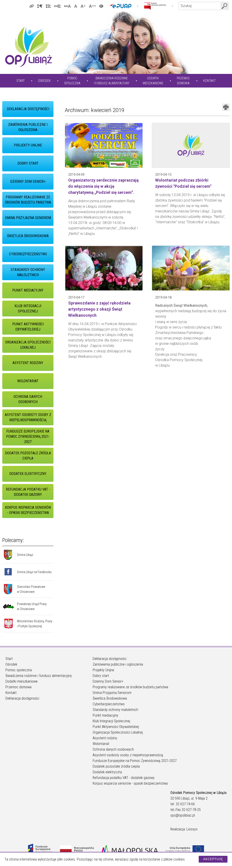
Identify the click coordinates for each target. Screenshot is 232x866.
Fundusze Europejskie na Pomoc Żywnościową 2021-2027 (28, 436)
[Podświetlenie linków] (31, 6)
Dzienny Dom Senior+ (28, 181)
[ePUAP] (120, 6)
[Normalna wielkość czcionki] (75, 6)
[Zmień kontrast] (101, 6)
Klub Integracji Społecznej (27, 308)
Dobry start (28, 163)
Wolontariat (28, 381)
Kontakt (209, 81)
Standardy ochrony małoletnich (28, 272)
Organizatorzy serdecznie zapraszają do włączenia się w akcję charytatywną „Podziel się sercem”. (103, 186)
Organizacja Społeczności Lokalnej (28, 345)
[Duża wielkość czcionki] (83, 6)
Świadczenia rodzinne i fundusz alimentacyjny (38, 676)
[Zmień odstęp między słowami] (57, 6)
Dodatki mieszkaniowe (21, 681)
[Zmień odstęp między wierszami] (48, 6)
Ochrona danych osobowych (28, 399)
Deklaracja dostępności (28, 109)
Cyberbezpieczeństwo (28, 254)
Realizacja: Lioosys (184, 829)
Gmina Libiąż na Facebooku (34, 572)
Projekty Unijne (28, 145)
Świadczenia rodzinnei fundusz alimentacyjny (111, 80)
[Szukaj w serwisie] (224, 6)
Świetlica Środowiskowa (28, 236)
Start (20, 81)
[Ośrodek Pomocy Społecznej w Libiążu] (28, 46)
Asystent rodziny (27, 363)
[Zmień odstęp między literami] (67, 6)
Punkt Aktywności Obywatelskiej (28, 326)
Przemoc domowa (18, 687)
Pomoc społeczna (18, 670)
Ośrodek (44, 81)
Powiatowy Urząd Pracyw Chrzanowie (32, 606)
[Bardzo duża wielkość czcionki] (92, 6)
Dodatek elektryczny (27, 474)
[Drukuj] (226, 107)
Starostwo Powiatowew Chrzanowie (31, 589)
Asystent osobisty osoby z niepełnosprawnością (28, 417)
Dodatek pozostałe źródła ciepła (28, 455)
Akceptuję (213, 859)
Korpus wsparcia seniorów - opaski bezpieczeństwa (28, 510)
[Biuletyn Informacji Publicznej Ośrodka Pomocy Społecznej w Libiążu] (155, 6)
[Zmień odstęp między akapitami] (40, 6)
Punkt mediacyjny (28, 290)
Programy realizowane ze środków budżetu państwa (28, 199)
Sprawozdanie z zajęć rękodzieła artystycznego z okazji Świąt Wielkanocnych (99, 309)
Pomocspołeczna (72, 80)
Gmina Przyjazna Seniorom (28, 218)
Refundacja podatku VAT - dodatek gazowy (28, 492)
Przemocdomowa (183, 80)
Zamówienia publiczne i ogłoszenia (28, 127)
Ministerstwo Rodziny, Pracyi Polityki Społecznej (34, 623)
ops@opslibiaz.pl (182, 815)
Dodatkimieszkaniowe (153, 80)
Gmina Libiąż (25, 555)
